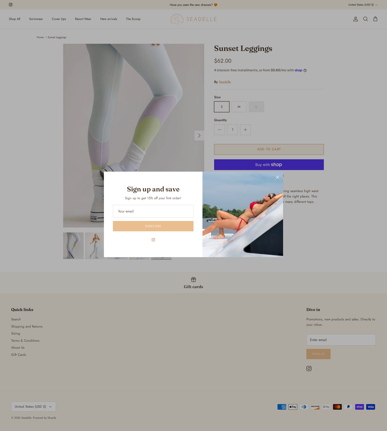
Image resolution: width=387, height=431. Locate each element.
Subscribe (153, 226)
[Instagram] (153, 239)
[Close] (277, 177)
